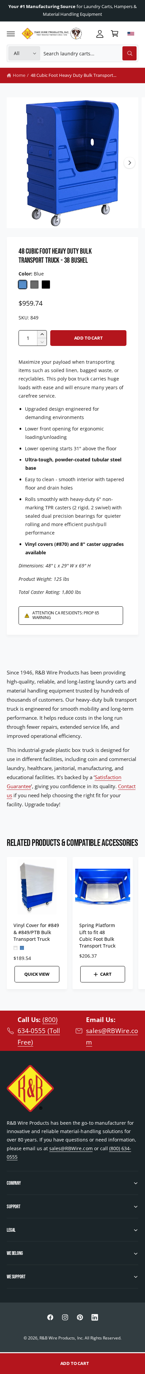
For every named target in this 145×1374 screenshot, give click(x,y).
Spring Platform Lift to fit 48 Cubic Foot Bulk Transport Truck (97, 935)
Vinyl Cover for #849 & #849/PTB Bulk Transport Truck (36, 932)
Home (19, 75)
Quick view (36, 974)
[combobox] (90, 53)
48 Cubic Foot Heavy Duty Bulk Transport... (74, 75)
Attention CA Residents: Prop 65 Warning (65, 615)
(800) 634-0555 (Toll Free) (39, 1030)
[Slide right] (129, 162)
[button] (10, 33)
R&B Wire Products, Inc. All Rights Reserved (79, 1337)
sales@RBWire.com (70, 1148)
